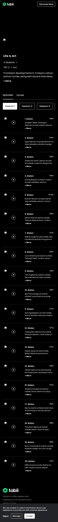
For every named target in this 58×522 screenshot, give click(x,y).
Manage (16, 516)
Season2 (27, 106)
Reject (6, 516)
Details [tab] (20, 95)
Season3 (44, 106)
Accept (29, 516)
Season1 (10, 106)
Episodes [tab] (8, 95)
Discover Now (46, 4)
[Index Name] (14, 123)
